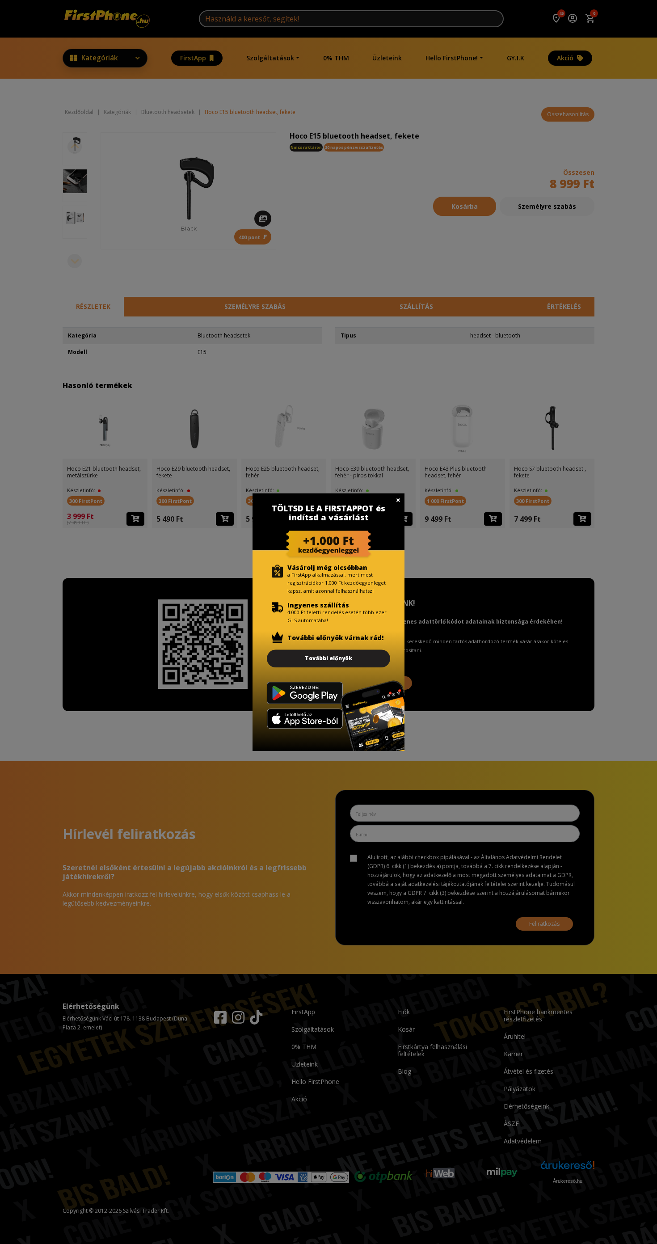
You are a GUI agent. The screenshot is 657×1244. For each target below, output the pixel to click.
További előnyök (328, 658)
